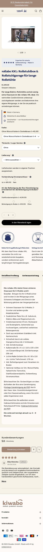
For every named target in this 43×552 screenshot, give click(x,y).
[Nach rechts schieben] (25, 52)
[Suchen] (36, 11)
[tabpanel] (21, 352)
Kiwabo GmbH (14, 544)
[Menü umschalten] (2, 11)
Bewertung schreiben (16, 449)
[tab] (10, 276)
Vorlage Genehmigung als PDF (17, 387)
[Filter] (33, 449)
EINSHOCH (6, 547)
